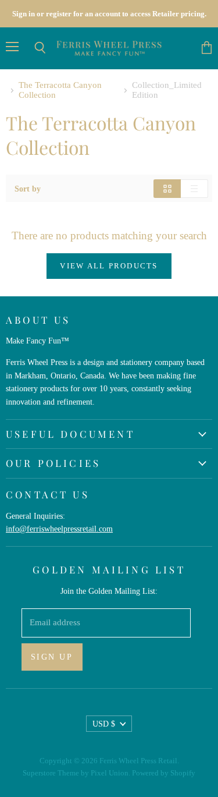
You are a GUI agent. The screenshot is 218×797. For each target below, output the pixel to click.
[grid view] (167, 188)
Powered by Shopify (163, 772)
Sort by (28, 188)
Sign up (52, 656)
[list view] (194, 188)
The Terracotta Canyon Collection (60, 90)
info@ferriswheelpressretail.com (59, 528)
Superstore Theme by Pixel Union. (76, 772)
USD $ (103, 723)
